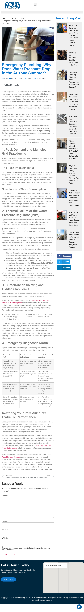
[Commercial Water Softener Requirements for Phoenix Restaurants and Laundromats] (62, 193)
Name (5, 521)
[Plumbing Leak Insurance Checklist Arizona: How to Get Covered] (62, 55)
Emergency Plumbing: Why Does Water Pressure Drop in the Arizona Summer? (74, 79)
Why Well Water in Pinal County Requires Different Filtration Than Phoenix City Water (74, 174)
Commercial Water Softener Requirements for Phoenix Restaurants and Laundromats (74, 197)
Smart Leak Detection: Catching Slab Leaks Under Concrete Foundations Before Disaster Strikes (74, 35)
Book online (8, 579)
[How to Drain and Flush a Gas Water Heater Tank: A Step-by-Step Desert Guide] (62, 215)
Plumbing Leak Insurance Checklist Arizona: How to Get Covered (74, 59)
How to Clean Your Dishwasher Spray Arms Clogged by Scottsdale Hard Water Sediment (73, 125)
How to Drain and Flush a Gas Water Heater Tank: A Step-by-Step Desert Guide (74, 219)
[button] (35, 4)
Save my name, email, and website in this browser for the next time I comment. (26, 549)
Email (5, 529)
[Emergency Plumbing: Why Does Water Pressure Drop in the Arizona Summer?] (62, 75)
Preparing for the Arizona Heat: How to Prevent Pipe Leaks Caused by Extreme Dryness (74, 101)
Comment (6, 495)
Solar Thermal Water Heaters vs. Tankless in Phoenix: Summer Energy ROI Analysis (74, 239)
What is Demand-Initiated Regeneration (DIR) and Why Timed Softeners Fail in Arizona (74, 149)
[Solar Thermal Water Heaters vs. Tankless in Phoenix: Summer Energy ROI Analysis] (62, 235)
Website (5, 538)
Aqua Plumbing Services (11, 457)
